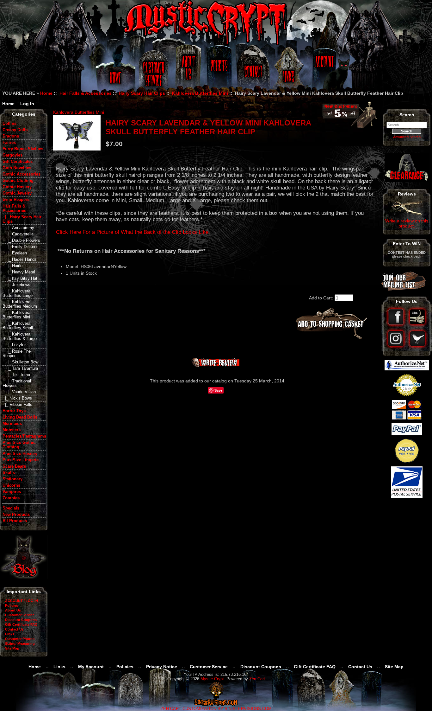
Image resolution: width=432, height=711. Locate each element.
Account (323, 70)
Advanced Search (407, 137)
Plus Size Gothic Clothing (19, 444)
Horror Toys (14, 411)
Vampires (12, 492)
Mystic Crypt (212, 679)
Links (289, 70)
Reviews (407, 193)
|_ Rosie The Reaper (17, 353)
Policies (218, 70)
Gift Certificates (18, 161)
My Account (91, 666)
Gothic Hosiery (17, 187)
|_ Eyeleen (15, 253)
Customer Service (154, 70)
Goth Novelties (17, 168)
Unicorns (11, 485)
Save (218, 390)
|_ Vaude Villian (19, 392)
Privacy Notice (161, 666)
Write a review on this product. (406, 223)
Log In (27, 103)
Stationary (12, 479)
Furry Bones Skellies (23, 149)
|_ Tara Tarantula (20, 368)
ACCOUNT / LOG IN (21, 601)
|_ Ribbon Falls (17, 404)
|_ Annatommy (18, 228)
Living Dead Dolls (20, 417)
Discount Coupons (21, 620)
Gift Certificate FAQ (21, 624)
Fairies (9, 142)
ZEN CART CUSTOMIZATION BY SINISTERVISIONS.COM (216, 709)
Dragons (11, 136)
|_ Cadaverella (18, 234)
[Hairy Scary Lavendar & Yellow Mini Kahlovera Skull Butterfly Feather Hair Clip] (77, 133)
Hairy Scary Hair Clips (142, 93)
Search (406, 114)
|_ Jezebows (16, 285)
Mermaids (12, 423)
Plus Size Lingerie (21, 460)
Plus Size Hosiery (20, 454)
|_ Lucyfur (14, 345)
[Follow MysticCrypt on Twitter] (417, 346)
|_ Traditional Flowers (17, 383)
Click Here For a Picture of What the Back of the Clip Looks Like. (133, 232)
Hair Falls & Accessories (85, 93)
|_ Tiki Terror (16, 375)
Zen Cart (257, 679)
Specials (11, 508)
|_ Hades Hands (20, 259)
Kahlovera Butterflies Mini (200, 93)
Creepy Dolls (15, 130)
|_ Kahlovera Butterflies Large (18, 293)
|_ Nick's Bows (17, 398)
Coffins (9, 123)
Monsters (12, 430)
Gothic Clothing (18, 180)
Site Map (12, 648)
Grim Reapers (16, 199)
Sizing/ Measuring (20, 643)
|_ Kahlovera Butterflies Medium (20, 304)
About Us (188, 70)
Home (114, 70)
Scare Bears (14, 466)
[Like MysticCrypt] (417, 325)
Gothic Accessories (21, 174)
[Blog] (23, 577)
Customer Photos (19, 639)
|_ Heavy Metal (19, 272)
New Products (16, 514)
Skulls (9, 473)
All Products (15, 521)
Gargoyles (12, 155)
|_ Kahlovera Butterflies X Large (20, 336)
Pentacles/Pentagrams (24, 436)
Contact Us (252, 70)
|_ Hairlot (13, 266)
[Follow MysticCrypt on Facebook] (396, 325)
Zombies (11, 498)
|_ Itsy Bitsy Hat (20, 278)
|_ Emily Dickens (21, 247)
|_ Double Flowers (21, 240)
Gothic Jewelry (17, 193)
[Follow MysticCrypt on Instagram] (396, 346)
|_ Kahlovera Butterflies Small (18, 325)
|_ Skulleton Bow (20, 362)
